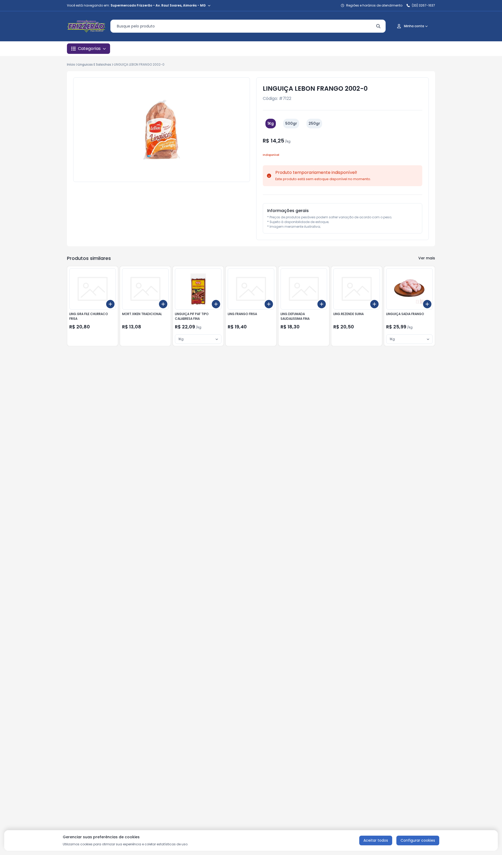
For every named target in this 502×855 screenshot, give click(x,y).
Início (71, 64)
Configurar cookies (418, 840)
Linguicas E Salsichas (94, 64)
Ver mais (426, 258)
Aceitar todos (375, 840)
